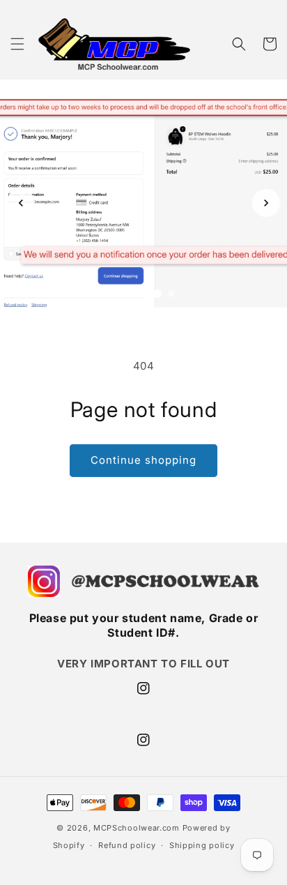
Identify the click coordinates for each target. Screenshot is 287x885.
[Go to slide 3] (143, 293)
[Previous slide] (21, 203)
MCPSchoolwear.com (136, 828)
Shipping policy (202, 845)
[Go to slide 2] (129, 293)
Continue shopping (143, 460)
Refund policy (126, 845)
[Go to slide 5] (171, 293)
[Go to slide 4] (157, 293)
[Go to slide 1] (115, 293)
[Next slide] (266, 203)
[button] (17, 44)
